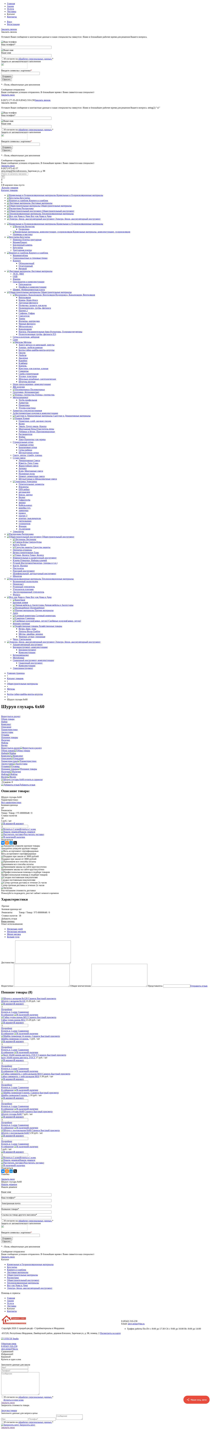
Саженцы (30, 618)
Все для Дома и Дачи (41, 216)
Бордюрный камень (22, 245)
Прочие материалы (44, 610)
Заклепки (23, 358)
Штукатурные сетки (29, 452)
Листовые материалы (41, 203)
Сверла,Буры (35, 542)
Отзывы (5, 766)
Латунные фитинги (28, 302)
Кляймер (23, 363)
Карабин (23, 360)
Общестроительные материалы (56, 205)
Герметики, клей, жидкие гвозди (35, 421)
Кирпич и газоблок (38, 200)
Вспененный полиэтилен (25, 581)
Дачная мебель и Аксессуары (59, 605)
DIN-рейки (24, 489)
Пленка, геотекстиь (44, 395)
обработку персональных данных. (35, 59)
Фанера (16, 279)
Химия (26, 418)
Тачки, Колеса (37, 555)
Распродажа (27, 208)
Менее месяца (14, 934)
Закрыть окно (8, 95)
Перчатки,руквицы (22, 550)
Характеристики (9, 761)
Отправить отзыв (198, 986)
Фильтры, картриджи (29, 321)
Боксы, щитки (26, 494)
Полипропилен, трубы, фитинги (35, 308)
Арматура (23, 402)
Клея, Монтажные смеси (31, 471)
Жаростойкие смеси (28, 465)
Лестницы (31, 539)
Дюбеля (22, 355)
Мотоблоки (18, 657)
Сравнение (23, 1012)
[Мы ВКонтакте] (196, 1424)
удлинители (24, 523)
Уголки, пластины (28, 376)
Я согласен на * (28, 1397)
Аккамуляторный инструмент (28, 644)
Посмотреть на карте (110, 1333)
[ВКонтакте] (3, 843)
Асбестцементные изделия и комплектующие (35, 413)
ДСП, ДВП (18, 274)
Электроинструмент (23, 668)
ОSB (15, 276)
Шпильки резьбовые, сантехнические (37, 379)
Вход (9, 21)
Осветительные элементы (31, 484)
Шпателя (17, 576)
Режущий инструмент (24, 571)
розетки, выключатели (30, 518)
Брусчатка (25, 198)
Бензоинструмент (27, 650)
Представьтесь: (155, 986)
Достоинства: (8, 962)
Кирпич (17, 260)
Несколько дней (15, 929)
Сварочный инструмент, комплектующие (33, 660)
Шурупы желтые (27, 381)
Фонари (22, 526)
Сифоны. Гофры (27, 313)
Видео (4, 777)
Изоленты (24, 487)
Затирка (22, 468)
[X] (15, 843)
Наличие (5, 771)
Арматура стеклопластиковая (27, 410)
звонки (22, 502)
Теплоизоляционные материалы (58, 213)
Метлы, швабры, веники (31, 634)
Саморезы (24, 371)
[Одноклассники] (7, 843)
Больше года (13, 937)
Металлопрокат (20, 397)
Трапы (22, 318)
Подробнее (6, 1009)
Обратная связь (8, 1343)
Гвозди (22, 352)
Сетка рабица (25, 450)
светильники (25, 521)
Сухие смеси (19, 458)
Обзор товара (7, 750)
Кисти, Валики (20, 565)
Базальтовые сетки (28, 447)
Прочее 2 (23, 310)
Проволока (24, 405)
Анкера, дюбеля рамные (31, 347)
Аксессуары (7, 763)
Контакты (12, 16)
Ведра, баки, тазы (27, 629)
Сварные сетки (26, 444)
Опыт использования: (12, 924)
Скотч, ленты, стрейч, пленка (27, 455)
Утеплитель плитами (23, 589)
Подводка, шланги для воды (33, 305)
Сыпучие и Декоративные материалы (72, 416)
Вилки (22, 497)
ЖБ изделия (19, 387)
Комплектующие (27, 652)
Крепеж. (23, 366)
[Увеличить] (22, 779)
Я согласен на (28, 59)
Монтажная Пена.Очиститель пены (36, 429)
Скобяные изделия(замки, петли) (64, 621)
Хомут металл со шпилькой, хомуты (36, 345)
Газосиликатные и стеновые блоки (30, 258)
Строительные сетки (23, 442)
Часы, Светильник (22, 639)
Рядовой (23, 268)
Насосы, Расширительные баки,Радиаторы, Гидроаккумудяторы (50, 331)
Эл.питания (24, 529)
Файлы (4, 774)
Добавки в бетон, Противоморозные (37, 431)
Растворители (25, 434)
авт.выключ (24, 492)
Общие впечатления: (80, 986)
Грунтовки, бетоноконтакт (26, 392)
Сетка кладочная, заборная (26, 337)
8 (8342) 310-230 (9, 1346)
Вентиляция (25, 297)
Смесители (24, 316)
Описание (6, 758)
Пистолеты (18, 568)
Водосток (30, 226)
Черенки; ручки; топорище (32, 636)
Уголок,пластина (27, 408)
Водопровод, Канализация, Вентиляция (75, 295)
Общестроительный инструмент (58, 211)
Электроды (18, 531)
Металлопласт (26, 326)
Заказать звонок (9, 29)
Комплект (6, 756)
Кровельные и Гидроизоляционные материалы (79, 195)
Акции (10, 6)
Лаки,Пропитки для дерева (32, 439)
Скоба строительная (28, 373)
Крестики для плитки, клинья (33, 368)
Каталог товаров (9, 187)
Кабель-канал (25, 505)
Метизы (27, 342)
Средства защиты (41, 547)
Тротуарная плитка (22, 250)
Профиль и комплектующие (32, 287)
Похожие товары (9, 769)
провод (22, 513)
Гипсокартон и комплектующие (28, 281)
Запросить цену (27, 1425)
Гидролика (24, 229)
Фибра (22, 437)
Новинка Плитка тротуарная (27, 239)
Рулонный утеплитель (24, 586)
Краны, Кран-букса (28, 300)
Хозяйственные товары (50, 626)
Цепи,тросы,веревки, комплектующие (32, 384)
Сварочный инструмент (31, 663)
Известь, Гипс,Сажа (28, 463)
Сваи (15, 339)
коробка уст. (25, 508)
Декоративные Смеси (29, 460)
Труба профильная (28, 400)
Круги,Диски (19, 544)
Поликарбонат (37, 607)
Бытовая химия (20, 602)
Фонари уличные (21, 623)
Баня (22, 600)
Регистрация (13, 24)
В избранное (7, 1014)
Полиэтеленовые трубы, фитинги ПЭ (37, 334)
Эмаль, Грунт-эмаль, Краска (32, 426)
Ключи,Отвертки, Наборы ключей (30, 560)
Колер (22, 423)
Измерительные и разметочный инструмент (34, 558)
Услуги (10, 9)
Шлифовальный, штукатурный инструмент (34, 573)
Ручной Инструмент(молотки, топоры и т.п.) (35, 563)
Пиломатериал (37, 389)
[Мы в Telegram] (196, 1413)
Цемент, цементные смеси (32, 476)
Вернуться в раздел (10, 748)
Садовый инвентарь (46, 615)
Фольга (16, 594)
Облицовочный (26, 263)
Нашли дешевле (27, 832)
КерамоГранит (20, 242)
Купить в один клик (13, 1400)
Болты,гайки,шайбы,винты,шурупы (36, 350)
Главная (11, 3)
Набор (4, 753)
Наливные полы (27, 473)
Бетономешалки (21, 655)
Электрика (31, 481)
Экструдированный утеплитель (28, 592)
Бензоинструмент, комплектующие (30, 647)
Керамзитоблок (20, 255)
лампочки (23, 510)
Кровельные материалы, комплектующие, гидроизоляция (101, 231)
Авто (15, 613)
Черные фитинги (27, 324)
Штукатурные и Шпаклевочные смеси (38, 479)
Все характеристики (11, 802)
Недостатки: (7, 986)
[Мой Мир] (11, 843)
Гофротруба (24, 500)
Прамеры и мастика (22, 234)
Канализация (25, 329)
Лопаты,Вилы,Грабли (29, 631)
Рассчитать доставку (34, 834)
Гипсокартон (25, 284)
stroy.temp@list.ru (136, 1323)
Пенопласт (18, 584)
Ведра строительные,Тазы (26, 552)
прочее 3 (23, 515)
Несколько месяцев (16, 931)
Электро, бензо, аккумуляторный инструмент (77, 219)
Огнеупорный (26, 266)
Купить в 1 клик (28, 829)
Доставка (11, 11)
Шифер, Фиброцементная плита (29, 289)
